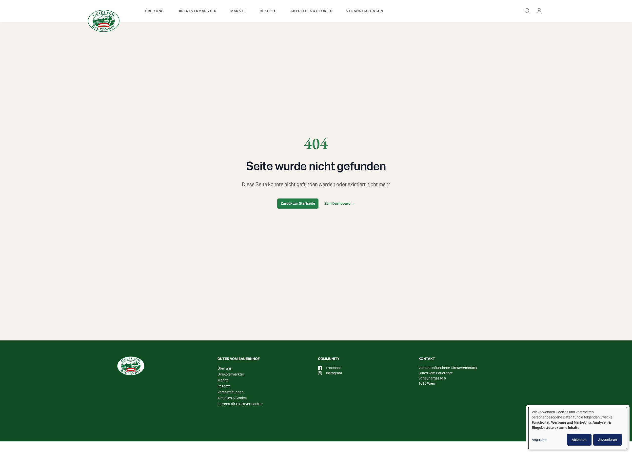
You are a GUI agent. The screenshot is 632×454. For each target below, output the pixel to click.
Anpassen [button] (539, 439)
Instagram (334, 373)
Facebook (333, 368)
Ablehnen (579, 439)
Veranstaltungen (364, 11)
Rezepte (268, 11)
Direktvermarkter (197, 11)
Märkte (238, 11)
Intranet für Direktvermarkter (240, 404)
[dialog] (577, 428)
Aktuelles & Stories (311, 11)
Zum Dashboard (339, 203)
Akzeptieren (607, 439)
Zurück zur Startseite (298, 203)
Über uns (154, 11)
